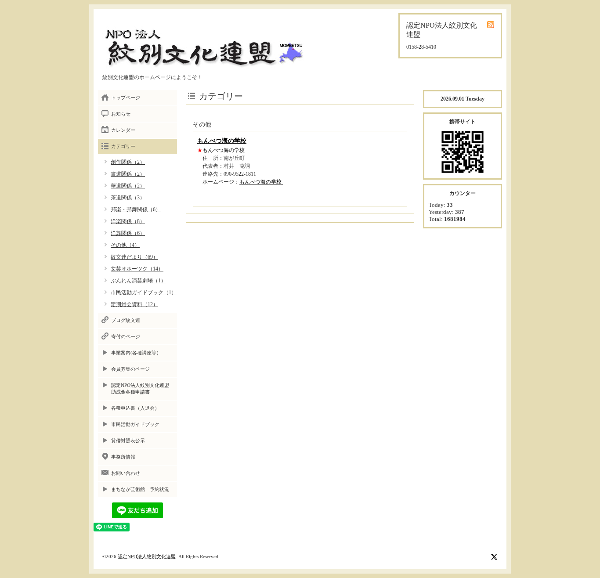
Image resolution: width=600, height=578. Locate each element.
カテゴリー (123, 146)
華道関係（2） (128, 186)
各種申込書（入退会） (135, 408)
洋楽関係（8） (128, 221)
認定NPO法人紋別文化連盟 (147, 556)
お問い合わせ (125, 473)
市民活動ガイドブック (135, 424)
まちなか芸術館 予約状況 (140, 489)
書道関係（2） (128, 174)
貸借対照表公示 (128, 440)
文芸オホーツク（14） (137, 269)
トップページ (125, 97)
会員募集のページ (130, 369)
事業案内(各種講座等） (136, 352)
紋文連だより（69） (134, 257)
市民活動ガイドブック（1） (144, 292)
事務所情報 (123, 456)
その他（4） (125, 245)
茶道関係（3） (128, 198)
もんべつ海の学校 (221, 140)
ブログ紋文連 (125, 320)
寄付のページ (125, 336)
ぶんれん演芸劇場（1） (138, 281)
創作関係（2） (128, 162)
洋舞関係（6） (128, 233)
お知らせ (120, 113)
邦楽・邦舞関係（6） (136, 209)
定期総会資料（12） (134, 304)
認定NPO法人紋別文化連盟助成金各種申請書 (140, 388)
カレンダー (123, 130)
